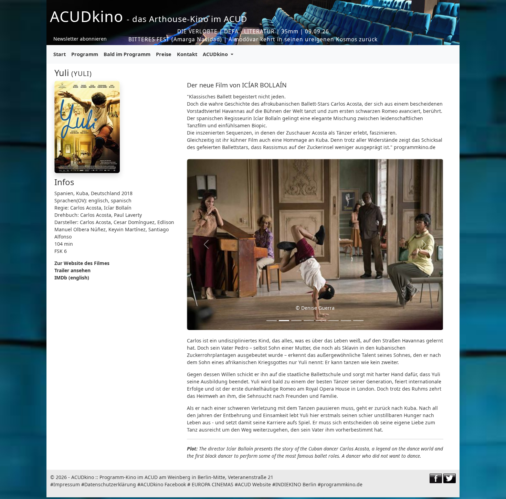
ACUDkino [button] (216, 54)
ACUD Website (254, 484)
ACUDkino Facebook (163, 484)
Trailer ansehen (72, 270)
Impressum (66, 484)
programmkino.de (341, 484)
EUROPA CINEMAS (212, 484)
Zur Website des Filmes (81, 263)
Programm (84, 54)
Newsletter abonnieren (80, 38)
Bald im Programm (127, 54)
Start (59, 54)
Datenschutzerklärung (110, 484)
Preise (163, 54)
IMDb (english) (71, 277)
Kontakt (187, 54)
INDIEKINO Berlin (295, 484)
